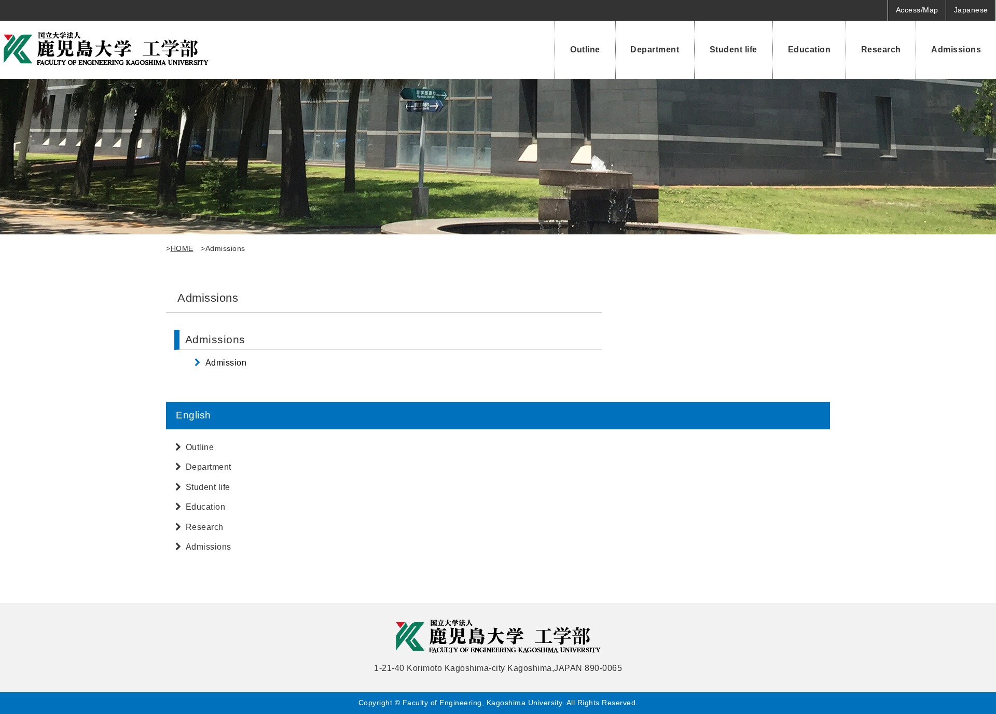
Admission (226, 362)
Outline (585, 49)
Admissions (956, 49)
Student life (733, 49)
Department (654, 49)
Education (809, 49)
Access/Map (917, 10)
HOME (182, 248)
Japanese (971, 10)
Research (881, 49)
